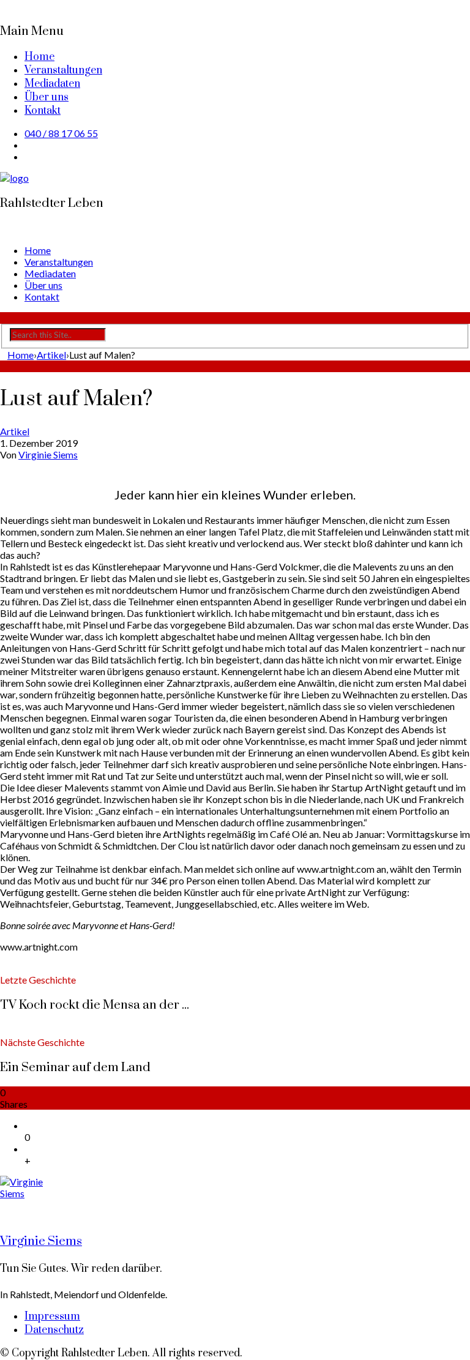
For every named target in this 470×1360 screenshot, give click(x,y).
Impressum (52, 1316)
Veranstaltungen (63, 70)
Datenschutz (54, 1330)
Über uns (46, 97)
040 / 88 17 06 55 (61, 133)
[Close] (3, 6)
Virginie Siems (48, 454)
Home (39, 57)
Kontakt (42, 111)
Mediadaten (52, 84)
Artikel (14, 431)
